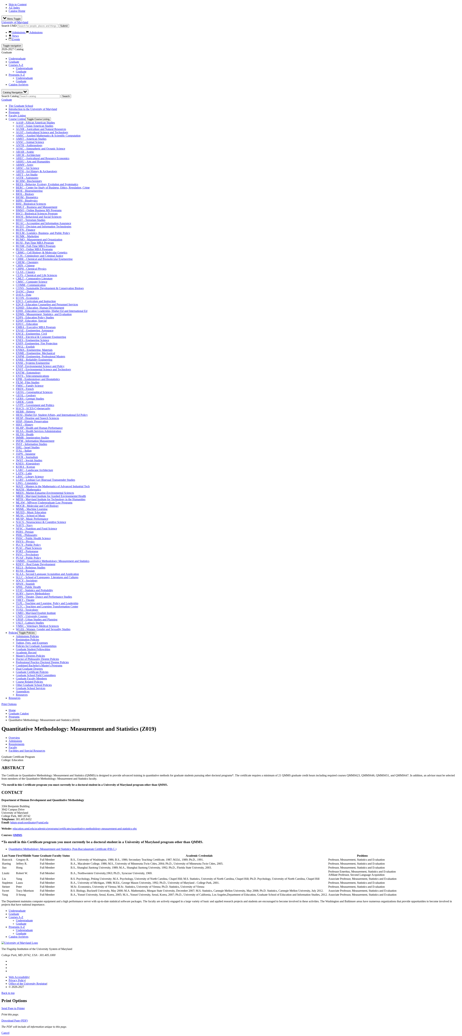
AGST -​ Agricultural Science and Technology (42, 132)
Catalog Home (17, 10)
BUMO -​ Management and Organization (39, 239)
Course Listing (17, 119)
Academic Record (26, 652)
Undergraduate (17, 58)
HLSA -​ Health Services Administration (38, 431)
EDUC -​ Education (27, 323)
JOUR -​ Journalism (27, 457)
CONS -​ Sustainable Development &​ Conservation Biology (50, 288)
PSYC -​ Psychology (27, 554)
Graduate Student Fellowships (33, 649)
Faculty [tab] (13, 747)
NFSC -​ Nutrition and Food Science (36, 528)
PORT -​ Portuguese (27, 551)
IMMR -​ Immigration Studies (32, 437)
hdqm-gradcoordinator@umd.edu (29, 822)
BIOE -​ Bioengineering (29, 190)
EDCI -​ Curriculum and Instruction (36, 301)
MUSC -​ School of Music (30, 515)
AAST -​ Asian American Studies (34, 125)
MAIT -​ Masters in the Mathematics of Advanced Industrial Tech (53, 486)
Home (12, 710)
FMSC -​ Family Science (29, 385)
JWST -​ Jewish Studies (29, 460)
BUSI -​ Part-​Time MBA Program (35, 242)
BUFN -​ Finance (25, 229)
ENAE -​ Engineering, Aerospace (34, 330)
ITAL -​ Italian (24, 450)
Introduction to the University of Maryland (33, 109)
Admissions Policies (27, 636)
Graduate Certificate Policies (32, 672)
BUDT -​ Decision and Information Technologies (43, 226)
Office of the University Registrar (28, 983)
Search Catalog (10, 96)
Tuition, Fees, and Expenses (32, 642)
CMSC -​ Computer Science (31, 281)
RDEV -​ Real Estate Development (35, 564)
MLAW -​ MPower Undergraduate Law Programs (44, 502)
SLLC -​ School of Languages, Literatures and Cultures (47, 577)
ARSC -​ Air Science (27, 168)
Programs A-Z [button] (17, 74)
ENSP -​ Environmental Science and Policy (40, 366)
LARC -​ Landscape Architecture (34, 470)
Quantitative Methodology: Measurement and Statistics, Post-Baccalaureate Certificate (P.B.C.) (62, 849)
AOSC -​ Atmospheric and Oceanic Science (40, 148)
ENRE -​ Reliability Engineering (34, 359)
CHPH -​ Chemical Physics (31, 268)
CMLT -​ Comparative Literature (34, 278)
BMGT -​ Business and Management (36, 207)
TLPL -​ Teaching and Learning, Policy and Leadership (47, 603)
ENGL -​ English (25, 346)
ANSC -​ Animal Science (30, 142)
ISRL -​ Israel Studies (28, 447)
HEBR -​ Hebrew (25, 411)
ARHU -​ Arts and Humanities (33, 161)
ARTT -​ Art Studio (27, 174)
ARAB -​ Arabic (25, 151)
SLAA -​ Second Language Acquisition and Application (47, 574)
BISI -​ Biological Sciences (31, 203)
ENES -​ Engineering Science (32, 340)
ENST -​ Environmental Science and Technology (43, 369)
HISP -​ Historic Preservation (32, 421)
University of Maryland (14, 22)
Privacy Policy (17, 980)
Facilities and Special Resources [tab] (27, 750)
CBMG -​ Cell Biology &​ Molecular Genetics (41, 252)
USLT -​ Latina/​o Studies (30, 622)
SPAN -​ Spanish (25, 583)
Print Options (9, 704)
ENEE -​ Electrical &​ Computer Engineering (41, 336)
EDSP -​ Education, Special (31, 320)
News (15, 35)
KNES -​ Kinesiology (28, 463)
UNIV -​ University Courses (31, 616)
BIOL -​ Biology (25, 194)
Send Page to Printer (13, 1008)
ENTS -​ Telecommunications (32, 375)
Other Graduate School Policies (34, 685)
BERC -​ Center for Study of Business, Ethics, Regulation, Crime (53, 187)
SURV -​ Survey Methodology (33, 593)
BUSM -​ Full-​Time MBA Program (35, 246)
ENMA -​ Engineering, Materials (34, 349)
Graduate (14, 61)
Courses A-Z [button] (16, 65)
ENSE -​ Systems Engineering (33, 362)
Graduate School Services (30, 688)
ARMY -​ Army (24, 164)
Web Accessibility (19, 977)
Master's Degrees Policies (30, 655)
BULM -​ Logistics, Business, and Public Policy (43, 233)
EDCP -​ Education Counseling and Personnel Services (47, 304)
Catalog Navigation (13, 92)
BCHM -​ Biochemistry (29, 181)
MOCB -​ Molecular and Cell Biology (37, 505)
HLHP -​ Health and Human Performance (39, 427)
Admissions (18, 32)
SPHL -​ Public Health (28, 587)
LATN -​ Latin (24, 473)
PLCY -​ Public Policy (28, 544)
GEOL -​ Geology (26, 395)
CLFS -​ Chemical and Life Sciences (36, 275)
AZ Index (14, 7)
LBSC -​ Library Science (30, 476)
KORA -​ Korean (25, 466)
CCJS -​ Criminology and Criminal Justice (39, 255)
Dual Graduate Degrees (29, 668)
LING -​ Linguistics (27, 483)
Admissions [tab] (15, 740)
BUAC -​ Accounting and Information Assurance (43, 223)
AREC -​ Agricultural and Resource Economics (42, 158)
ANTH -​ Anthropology (29, 145)
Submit (64, 26)
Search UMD (9, 25)
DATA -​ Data (23, 294)
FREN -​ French (25, 388)
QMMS (17, 835)
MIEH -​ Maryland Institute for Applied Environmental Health (51, 496)
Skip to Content (18, 4)
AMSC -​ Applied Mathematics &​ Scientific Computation (48, 135)
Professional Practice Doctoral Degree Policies (42, 662)
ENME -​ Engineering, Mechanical (35, 353)
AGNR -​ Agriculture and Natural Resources (41, 129)
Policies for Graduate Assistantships (36, 646)
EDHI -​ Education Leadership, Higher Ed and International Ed (51, 310)
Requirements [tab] (16, 744)
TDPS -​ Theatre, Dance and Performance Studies (44, 596)
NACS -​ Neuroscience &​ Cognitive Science (41, 522)
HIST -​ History (24, 424)
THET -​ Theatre (25, 600)
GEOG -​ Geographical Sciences (34, 392)
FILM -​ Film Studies (27, 382)
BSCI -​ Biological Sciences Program (37, 213)
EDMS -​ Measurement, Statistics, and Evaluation (44, 314)
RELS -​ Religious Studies (30, 567)
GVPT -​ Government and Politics (35, 405)
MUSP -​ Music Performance (32, 518)
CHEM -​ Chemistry (27, 262)
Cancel (5, 1032)
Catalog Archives (18, 84)
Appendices (22, 691)
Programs (14, 112)
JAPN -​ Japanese (25, 453)
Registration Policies (27, 639)
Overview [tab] (14, 737)
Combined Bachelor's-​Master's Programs (39, 665)
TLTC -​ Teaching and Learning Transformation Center (47, 606)
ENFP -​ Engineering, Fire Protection (36, 343)
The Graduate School (21, 105)
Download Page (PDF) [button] (14, 1020)
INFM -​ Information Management (35, 440)
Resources (22, 694)
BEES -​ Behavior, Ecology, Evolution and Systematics (47, 184)
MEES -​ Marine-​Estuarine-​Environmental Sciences (45, 492)
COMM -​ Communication (31, 285)
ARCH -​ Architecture (28, 155)
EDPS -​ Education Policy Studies (35, 317)
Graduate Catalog (19, 713)
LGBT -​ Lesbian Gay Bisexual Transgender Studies (45, 479)
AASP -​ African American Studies (35, 122)
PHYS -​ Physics (25, 541)
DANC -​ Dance (25, 291)
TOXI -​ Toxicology (27, 609)
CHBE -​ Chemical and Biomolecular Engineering (44, 259)
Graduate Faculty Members (31, 678)
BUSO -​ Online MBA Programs (34, 249)
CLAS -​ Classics (25, 272)
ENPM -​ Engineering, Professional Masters (40, 356)
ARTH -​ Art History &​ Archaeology (36, 171)
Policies (13, 632)
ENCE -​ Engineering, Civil (31, 333)
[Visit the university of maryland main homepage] (19, 942)
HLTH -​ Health (25, 434)
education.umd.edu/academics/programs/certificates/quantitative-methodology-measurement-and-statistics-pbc (75, 828)
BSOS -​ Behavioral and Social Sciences (38, 216)
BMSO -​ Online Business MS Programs (39, 210)
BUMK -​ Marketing (27, 236)
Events (15, 39)
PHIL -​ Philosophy (26, 535)
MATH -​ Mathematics (28, 489)
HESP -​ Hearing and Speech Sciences (37, 418)
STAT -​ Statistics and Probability (34, 590)
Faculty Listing (17, 115)
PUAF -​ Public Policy (28, 557)
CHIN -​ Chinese (25, 265)
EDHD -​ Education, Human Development (40, 307)
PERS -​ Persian (25, 531)
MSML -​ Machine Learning (31, 509)
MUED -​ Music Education (31, 512)
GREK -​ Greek (24, 401)
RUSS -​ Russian (25, 570)
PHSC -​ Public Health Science (33, 538)
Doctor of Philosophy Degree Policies (37, 659)
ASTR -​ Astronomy (27, 177)
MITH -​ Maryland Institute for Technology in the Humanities (50, 499)
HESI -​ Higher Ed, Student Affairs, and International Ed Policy (52, 414)
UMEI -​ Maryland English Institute (36, 613)
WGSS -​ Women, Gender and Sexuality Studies (43, 629)
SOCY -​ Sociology (27, 580)
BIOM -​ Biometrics (27, 197)
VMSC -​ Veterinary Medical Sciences (37, 626)
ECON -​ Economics (27, 298)
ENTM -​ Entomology (28, 372)
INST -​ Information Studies (31, 444)
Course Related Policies (29, 681)
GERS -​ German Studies (30, 398)
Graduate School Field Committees (36, 675)
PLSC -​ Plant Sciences (29, 548)
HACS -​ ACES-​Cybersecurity (33, 408)
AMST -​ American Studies (31, 138)
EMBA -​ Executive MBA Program (36, 327)
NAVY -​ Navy (24, 525)
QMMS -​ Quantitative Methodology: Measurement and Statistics (52, 561)
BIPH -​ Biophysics (27, 200)
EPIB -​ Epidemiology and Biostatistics (38, 379)
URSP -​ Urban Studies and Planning (36, 619)
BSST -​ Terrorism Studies (30, 220)
